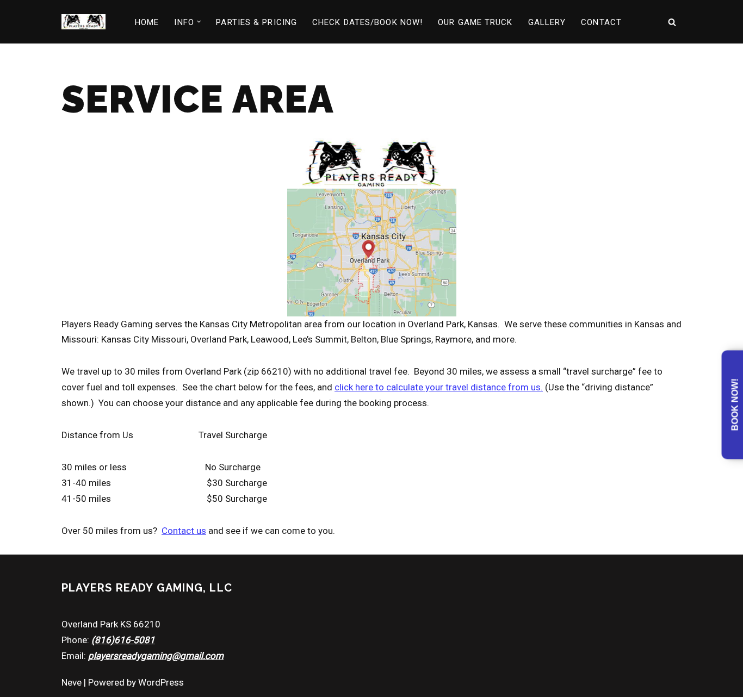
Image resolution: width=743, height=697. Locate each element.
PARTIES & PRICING (256, 22)
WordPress (161, 682)
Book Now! (735, 405)
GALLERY (547, 22)
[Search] (672, 22)
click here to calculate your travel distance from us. (439, 387)
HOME (147, 22)
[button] (199, 22)
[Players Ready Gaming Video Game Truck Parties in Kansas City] (83, 21)
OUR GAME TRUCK (475, 22)
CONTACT (601, 22)
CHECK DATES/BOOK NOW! (367, 22)
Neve (71, 682)
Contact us (184, 530)
